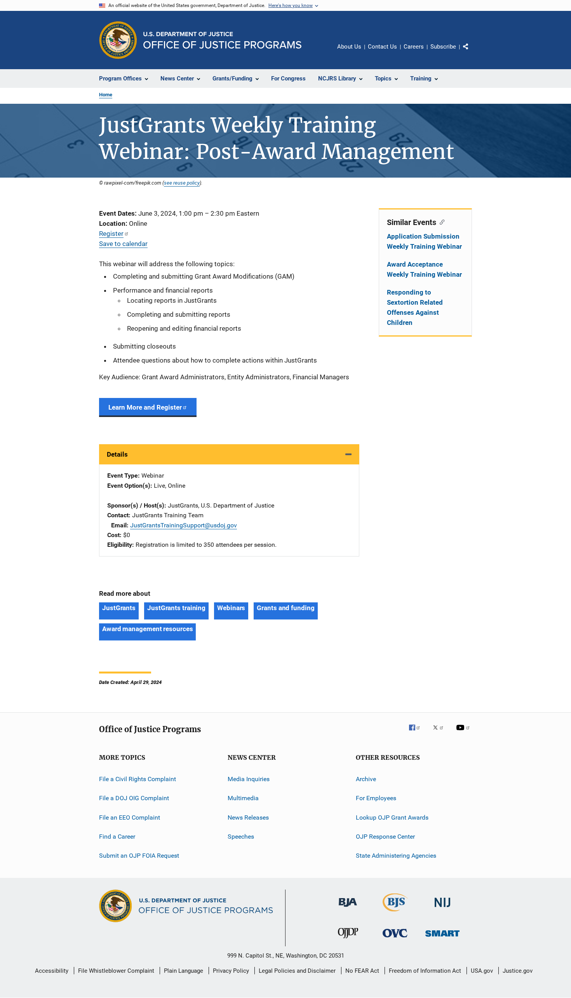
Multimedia (243, 798)
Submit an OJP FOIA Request (139, 855)
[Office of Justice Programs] (118, 40)
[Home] (222, 40)
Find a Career (117, 836)
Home (105, 95)
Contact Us (382, 46)
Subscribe (443, 46)
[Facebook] (417, 733)
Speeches (241, 836)
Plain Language (183, 970)
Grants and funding (285, 608)
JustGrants (119, 608)
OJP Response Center (385, 836)
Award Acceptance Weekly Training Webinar (424, 269)
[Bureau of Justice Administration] (348, 908)
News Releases (248, 817)
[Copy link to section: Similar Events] (440, 221)
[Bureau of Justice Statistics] (395, 912)
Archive (366, 779)
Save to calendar (123, 244)
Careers (414, 46)
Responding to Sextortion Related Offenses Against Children (415, 307)
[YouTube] (464, 733)
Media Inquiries (249, 779)
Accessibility (51, 970)
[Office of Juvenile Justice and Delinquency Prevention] (348, 939)
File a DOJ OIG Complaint (134, 798)
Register (111, 233)
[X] (440, 733)
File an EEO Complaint (129, 817)
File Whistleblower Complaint (116, 970)
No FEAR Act (362, 970)
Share (472, 52)
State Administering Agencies (396, 855)
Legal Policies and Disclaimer (297, 970)
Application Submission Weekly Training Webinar (424, 241)
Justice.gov (518, 970)
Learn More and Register (145, 407)
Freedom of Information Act (425, 970)
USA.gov (482, 970)
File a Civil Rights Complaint (137, 779)
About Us (349, 46)
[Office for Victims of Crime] (395, 938)
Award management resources (147, 629)
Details (117, 454)
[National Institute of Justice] (442, 908)
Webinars (231, 608)
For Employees (376, 798)
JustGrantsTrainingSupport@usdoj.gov (183, 525)
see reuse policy (182, 182)
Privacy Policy (231, 970)
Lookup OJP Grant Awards (392, 817)
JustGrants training (176, 608)
